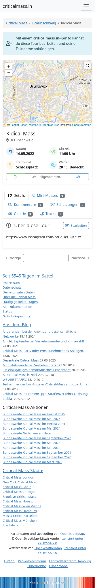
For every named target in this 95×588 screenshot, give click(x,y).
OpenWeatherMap (48, 548)
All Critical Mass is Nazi (20, 375)
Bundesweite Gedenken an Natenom (30, 433)
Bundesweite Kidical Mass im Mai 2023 (31, 443)
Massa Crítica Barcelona (20, 516)
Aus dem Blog (17, 325)
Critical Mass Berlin (17, 487)
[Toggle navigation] (86, 6)
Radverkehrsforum (32, 561)
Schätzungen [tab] (70, 204)
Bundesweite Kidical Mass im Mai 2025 (31, 419)
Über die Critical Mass (19, 297)
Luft (9, 561)
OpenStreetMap (81, 125)
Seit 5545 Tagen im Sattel (28, 276)
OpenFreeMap (29, 125)
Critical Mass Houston (19, 501)
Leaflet (14, 125)
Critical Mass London (18, 477)
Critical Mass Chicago (19, 492)
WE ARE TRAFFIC (15, 379)
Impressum (11, 283)
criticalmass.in (17, 6)
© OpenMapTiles (49, 125)
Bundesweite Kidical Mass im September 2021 (37, 452)
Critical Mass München (20, 520)
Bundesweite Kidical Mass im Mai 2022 (31, 447)
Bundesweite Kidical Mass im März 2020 (32, 462)
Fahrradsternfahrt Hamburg (70, 561)
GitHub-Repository (16, 316)
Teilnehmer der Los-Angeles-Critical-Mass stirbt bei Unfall (46, 384)
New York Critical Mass (20, 482)
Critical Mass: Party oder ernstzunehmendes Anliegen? (43, 351)
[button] (47, 89)
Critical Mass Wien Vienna (22, 506)
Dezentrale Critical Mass (21, 360)
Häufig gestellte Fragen (20, 302)
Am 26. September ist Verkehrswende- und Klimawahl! (43, 341)
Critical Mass (16, 23)
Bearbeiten (78, 225)
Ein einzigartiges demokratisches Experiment (37, 370)
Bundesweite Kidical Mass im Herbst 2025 (34, 414)
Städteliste (10, 525)
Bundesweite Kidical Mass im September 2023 (37, 438)
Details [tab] (19, 195)
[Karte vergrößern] (87, 65)
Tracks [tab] (53, 213)
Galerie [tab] (22, 213)
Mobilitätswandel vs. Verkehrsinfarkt (31, 365)
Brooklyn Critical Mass (19, 496)
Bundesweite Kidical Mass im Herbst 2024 (34, 424)
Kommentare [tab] (27, 204)
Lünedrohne (36, 566)
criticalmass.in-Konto (52, 38)
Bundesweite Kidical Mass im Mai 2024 (31, 428)
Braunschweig (44, 23)
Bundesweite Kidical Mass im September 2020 (37, 457)
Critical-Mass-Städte (23, 470)
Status (7, 311)
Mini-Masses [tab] (49, 195)
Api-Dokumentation (17, 307)
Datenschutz (12, 287)
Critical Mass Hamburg (20, 511)
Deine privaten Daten (19, 292)
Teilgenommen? (49, 177)
